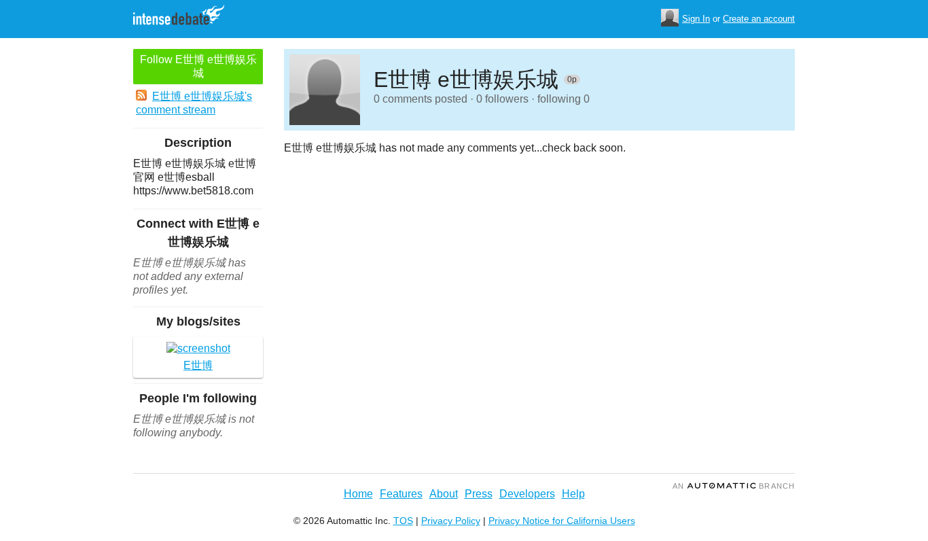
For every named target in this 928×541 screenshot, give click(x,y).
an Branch (734, 486)
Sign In (696, 19)
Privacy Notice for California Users (561, 520)
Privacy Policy (450, 520)
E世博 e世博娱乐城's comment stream (194, 103)
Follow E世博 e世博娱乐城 (198, 66)
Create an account (759, 19)
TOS (403, 520)
